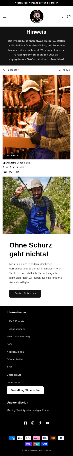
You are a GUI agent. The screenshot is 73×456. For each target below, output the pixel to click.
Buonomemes (32, 450)
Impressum (13, 382)
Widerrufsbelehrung (18, 336)
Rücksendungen (16, 329)
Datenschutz (14, 374)
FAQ (9, 344)
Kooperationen (15, 351)
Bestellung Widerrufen (25, 390)
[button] (4, 16)
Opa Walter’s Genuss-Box (16, 163)
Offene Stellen (15, 359)
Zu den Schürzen (25, 293)
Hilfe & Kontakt (15, 321)
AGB (9, 367)
